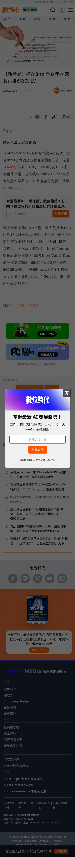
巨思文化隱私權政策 (44, 460)
